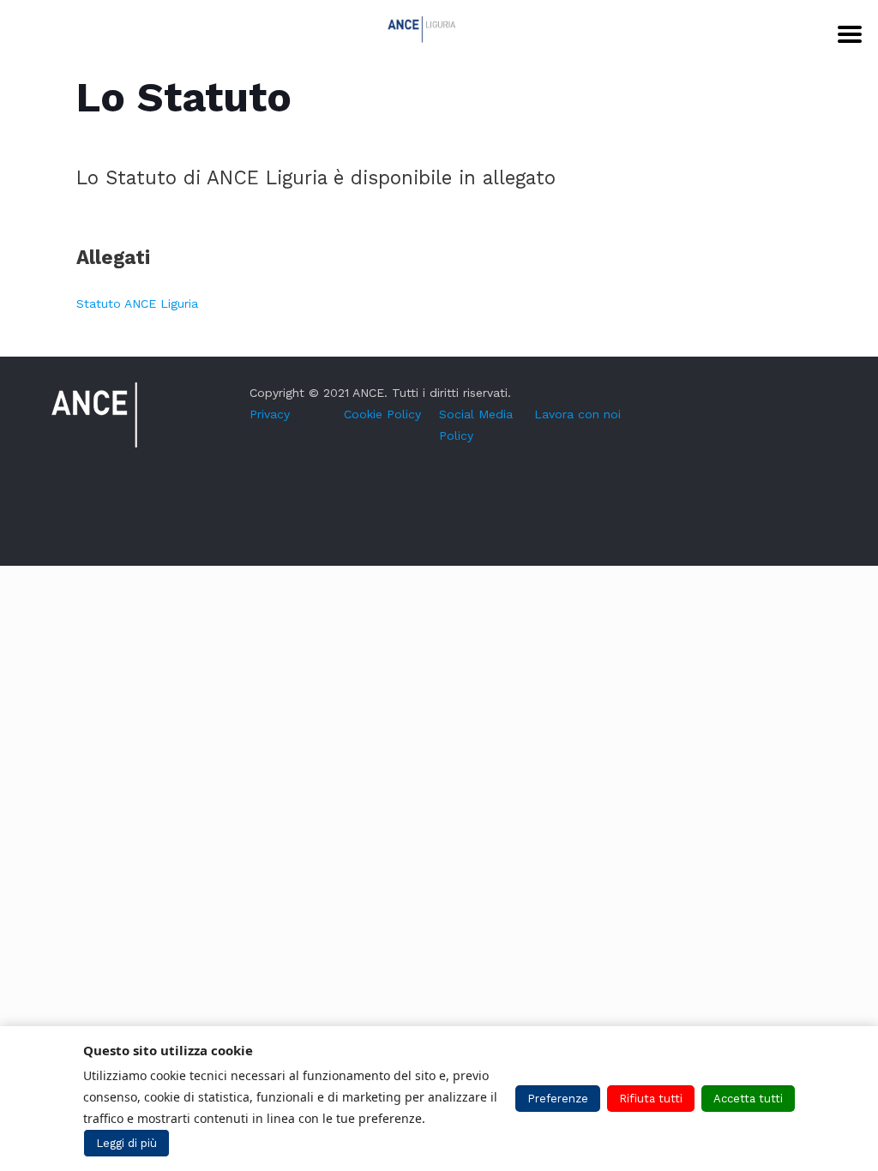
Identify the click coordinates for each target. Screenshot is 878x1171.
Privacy (270, 414)
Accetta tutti (748, 1098)
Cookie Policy (382, 414)
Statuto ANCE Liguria (137, 303)
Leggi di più (126, 1143)
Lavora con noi (577, 414)
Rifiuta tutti (651, 1098)
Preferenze (557, 1098)
